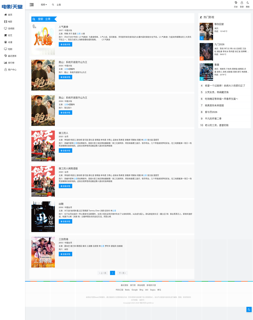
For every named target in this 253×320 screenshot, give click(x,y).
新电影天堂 (151, 285)
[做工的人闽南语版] (43, 181)
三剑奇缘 (63, 239)
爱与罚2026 (211, 112)
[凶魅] (43, 216)
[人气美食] (43, 39)
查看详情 (66, 44)
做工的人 (63, 133)
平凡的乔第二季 (213, 118)
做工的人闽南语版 (68, 168)
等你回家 (219, 24)
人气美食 (63, 26)
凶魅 (61, 203)
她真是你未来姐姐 (214, 105)
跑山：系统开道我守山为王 (73, 62)
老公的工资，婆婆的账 (217, 125)
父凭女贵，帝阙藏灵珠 (217, 92)
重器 (216, 64)
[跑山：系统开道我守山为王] (43, 75)
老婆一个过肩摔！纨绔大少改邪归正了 (225, 85)
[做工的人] (43, 146)
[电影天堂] (12, 6)
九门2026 (219, 44)
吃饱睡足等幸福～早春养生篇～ (221, 98)
